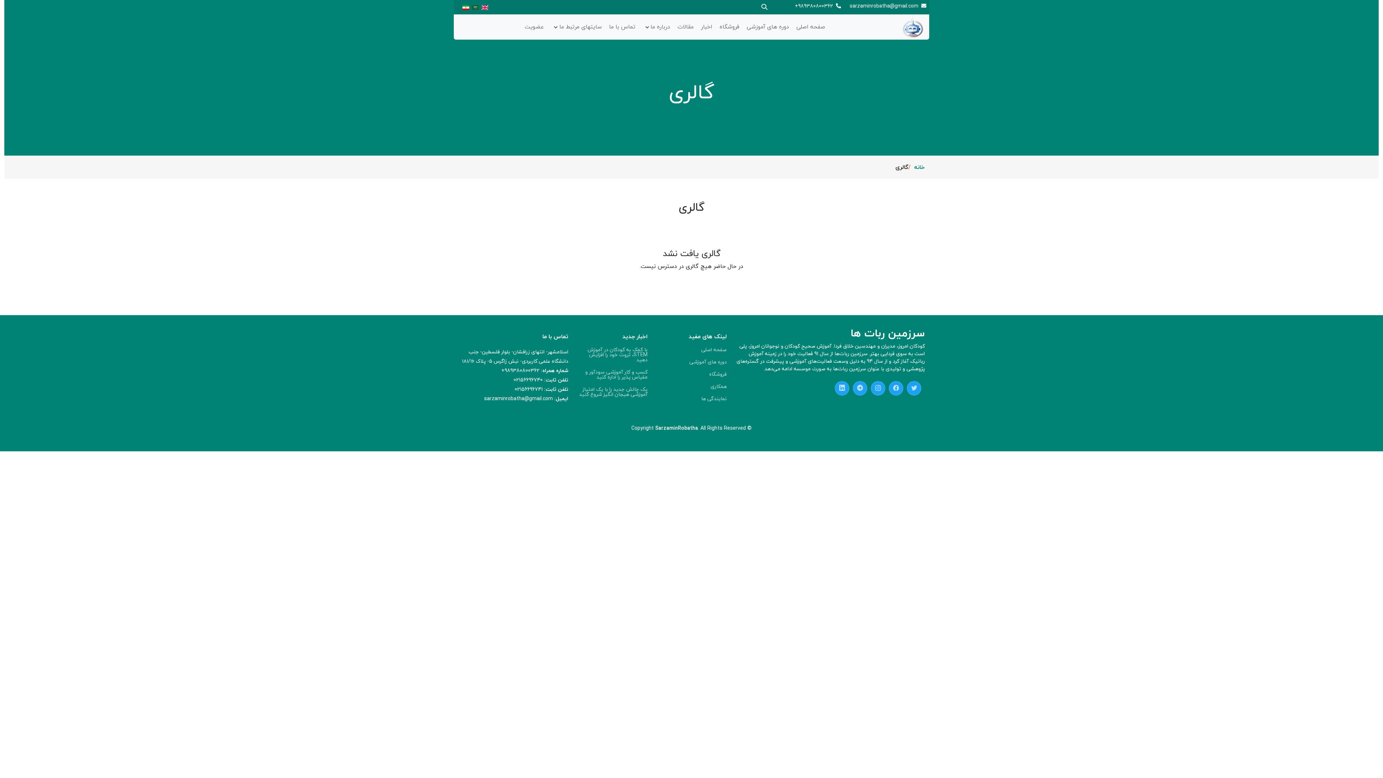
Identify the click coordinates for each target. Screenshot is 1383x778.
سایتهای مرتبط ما (580, 27)
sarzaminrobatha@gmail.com (884, 6)
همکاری (719, 386)
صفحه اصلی (810, 27)
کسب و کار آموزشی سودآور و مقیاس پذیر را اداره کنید (616, 375)
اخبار (706, 27)
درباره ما (660, 27)
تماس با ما (622, 27)
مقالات (685, 27)
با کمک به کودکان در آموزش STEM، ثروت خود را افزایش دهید (618, 354)
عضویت (534, 27)
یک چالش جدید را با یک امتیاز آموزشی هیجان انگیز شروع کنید (613, 392)
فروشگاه (729, 27)
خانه (919, 167)
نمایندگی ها (714, 398)
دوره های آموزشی (768, 27)
